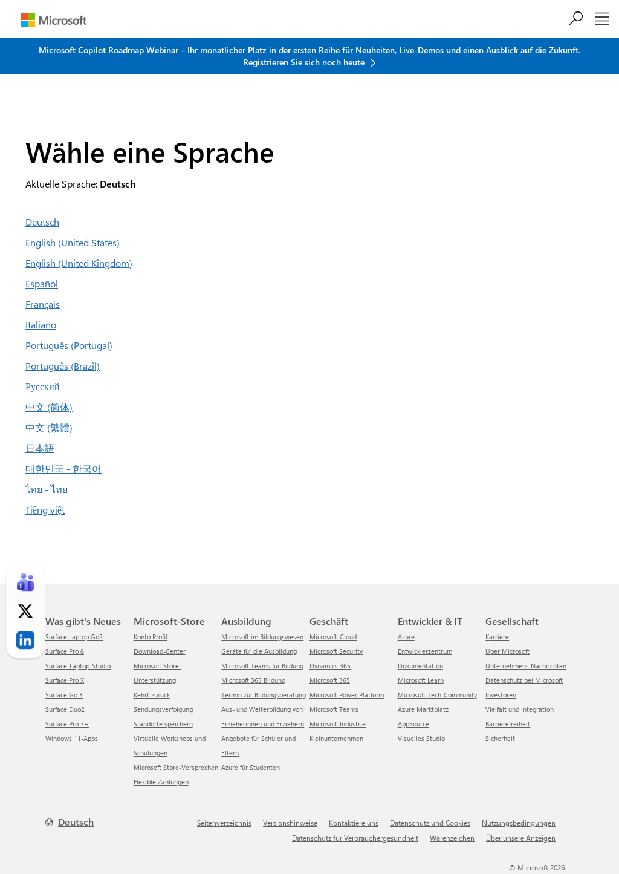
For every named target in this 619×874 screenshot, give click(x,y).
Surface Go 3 (64, 694)
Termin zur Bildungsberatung (263, 694)
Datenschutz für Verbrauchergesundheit (355, 838)
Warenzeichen (452, 838)
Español (41, 283)
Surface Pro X (64, 680)
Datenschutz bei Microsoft (524, 680)
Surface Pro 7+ (67, 723)
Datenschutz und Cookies (430, 822)
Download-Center (160, 651)
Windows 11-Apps (71, 738)
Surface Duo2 (65, 709)
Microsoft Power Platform (347, 694)
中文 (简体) (49, 406)
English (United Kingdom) (78, 262)
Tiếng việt (45, 509)
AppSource (413, 723)
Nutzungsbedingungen (519, 822)
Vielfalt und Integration (519, 709)
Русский (42, 386)
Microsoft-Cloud (333, 636)
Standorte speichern (163, 723)
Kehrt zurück (152, 694)
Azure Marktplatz (423, 709)
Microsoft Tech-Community (437, 694)
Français (42, 304)
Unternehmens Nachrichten (525, 665)
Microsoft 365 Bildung (253, 680)
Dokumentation (420, 665)
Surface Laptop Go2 (74, 636)
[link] (25, 582)
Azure (406, 636)
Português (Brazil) (62, 365)
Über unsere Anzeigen (521, 838)
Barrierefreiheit (507, 723)
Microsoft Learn (421, 680)
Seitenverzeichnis (224, 822)
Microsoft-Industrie (338, 723)
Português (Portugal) (68, 345)
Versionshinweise (290, 822)
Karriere (497, 636)
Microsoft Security (336, 651)
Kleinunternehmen (336, 738)
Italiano (40, 324)
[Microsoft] (54, 20)
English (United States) (72, 242)
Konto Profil (150, 636)
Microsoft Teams (334, 709)
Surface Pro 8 (64, 651)
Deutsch (42, 221)
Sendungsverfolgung (163, 709)
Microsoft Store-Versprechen (176, 767)
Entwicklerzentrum (425, 651)
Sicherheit (500, 738)
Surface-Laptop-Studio (78, 665)
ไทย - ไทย (46, 489)
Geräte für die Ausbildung (259, 651)
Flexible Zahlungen (161, 781)
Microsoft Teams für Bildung (262, 665)
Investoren (500, 694)
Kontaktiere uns (353, 822)
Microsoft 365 (330, 680)
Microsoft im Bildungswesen (262, 636)
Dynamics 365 (330, 665)
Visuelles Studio (421, 738)
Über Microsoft (507, 651)
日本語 (39, 448)
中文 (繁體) (49, 427)
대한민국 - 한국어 (63, 468)
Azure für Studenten (250, 767)
